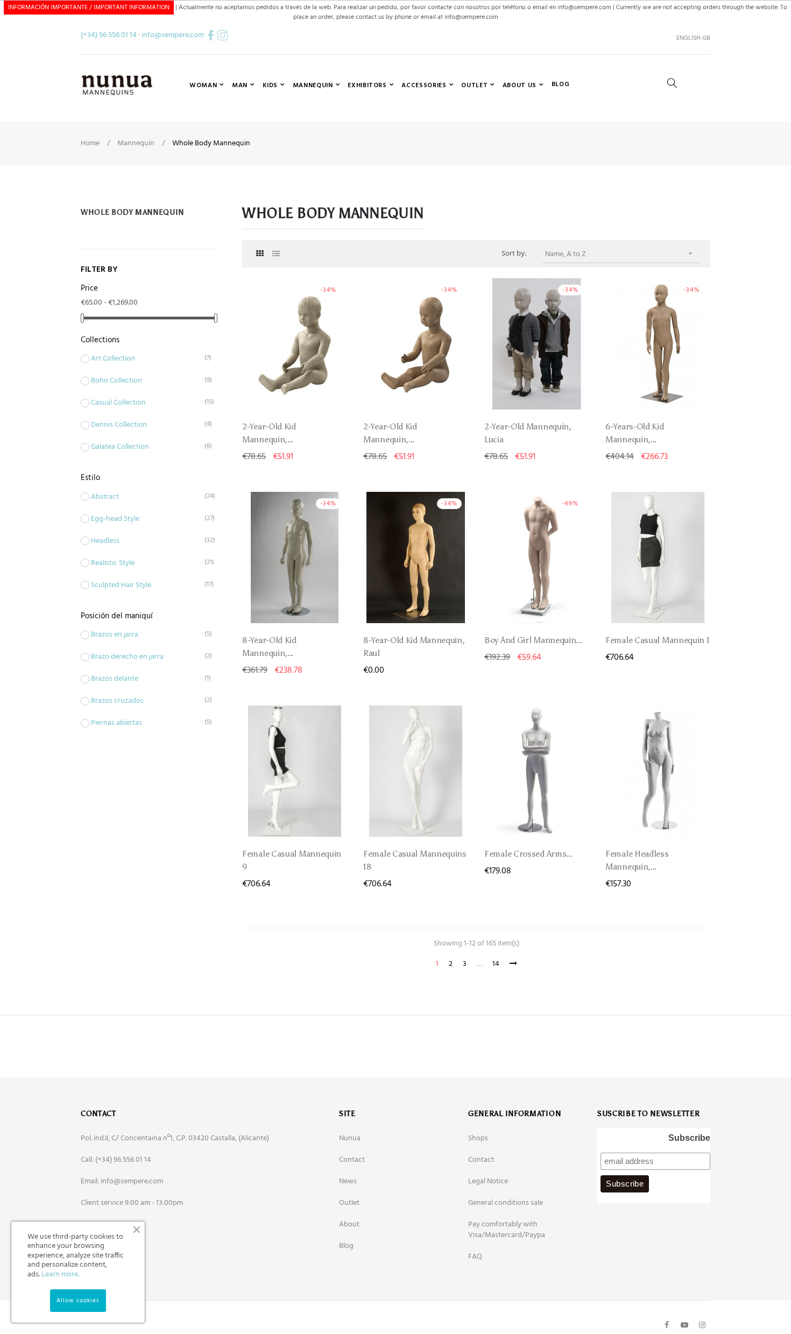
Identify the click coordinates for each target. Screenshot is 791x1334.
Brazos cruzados (145, 701)
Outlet (349, 1203)
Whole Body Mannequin (132, 212)
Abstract (145, 497)
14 (495, 964)
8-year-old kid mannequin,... (269, 646)
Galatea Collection (145, 447)
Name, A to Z (620, 254)
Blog (346, 1246)
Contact (352, 1160)
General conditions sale (505, 1203)
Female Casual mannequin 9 (291, 860)
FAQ (475, 1257)
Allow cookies (78, 1300)
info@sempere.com (173, 35)
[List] (275, 254)
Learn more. (60, 1274)
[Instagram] (702, 1325)
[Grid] (259, 254)
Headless (145, 541)
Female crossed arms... (528, 854)
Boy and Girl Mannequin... (533, 640)
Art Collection (145, 359)
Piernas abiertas (145, 723)
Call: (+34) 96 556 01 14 (116, 1160)
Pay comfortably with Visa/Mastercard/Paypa (506, 1229)
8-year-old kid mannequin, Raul (414, 646)
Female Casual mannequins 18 (415, 860)
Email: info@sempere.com (122, 1181)
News (348, 1181)
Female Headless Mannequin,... (637, 860)
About (349, 1224)
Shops (478, 1138)
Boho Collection (145, 381)
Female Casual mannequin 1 (657, 640)
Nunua (350, 1138)
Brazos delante (145, 679)
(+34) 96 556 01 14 (109, 35)
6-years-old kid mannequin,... (634, 432)
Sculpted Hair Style (145, 585)
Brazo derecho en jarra (145, 657)
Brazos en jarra (145, 635)
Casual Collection (145, 403)
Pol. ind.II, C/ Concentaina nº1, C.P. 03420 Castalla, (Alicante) (175, 1138)
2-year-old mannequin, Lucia (527, 432)
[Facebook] (667, 1325)
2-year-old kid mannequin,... (269, 432)
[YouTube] (684, 1325)
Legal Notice (488, 1181)
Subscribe (689, 1137)
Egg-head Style (145, 519)
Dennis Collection (145, 425)
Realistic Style (145, 563)
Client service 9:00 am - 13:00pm (132, 1203)
